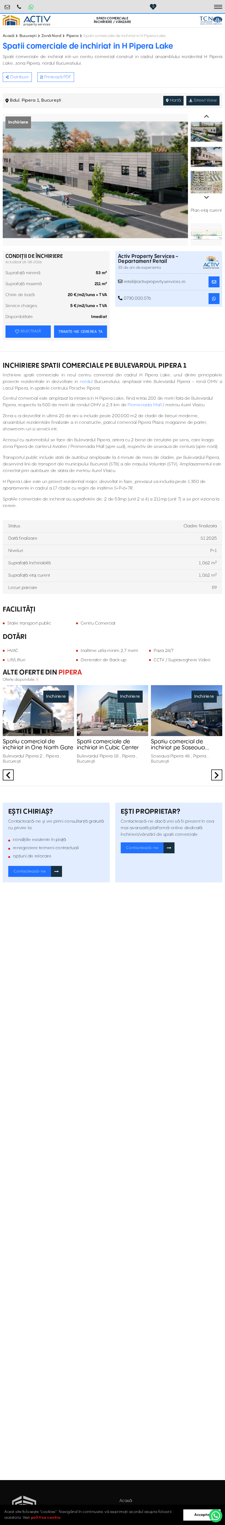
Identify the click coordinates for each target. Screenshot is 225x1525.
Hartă (175, 100)
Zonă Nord (51, 36)
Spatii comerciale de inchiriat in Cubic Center (108, 745)
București (27, 36)
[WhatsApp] (215, 1515)
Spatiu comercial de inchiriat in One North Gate (38, 745)
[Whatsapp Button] (31, 7)
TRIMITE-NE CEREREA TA (80, 331)
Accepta (202, 1515)
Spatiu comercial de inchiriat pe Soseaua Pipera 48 (178, 745)
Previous (206, 116)
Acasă (8, 36)
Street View (205, 100)
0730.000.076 (19, 4)
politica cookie (46, 1518)
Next (206, 197)
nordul (86, 381)
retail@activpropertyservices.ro (7, 4)
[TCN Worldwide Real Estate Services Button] (211, 20)
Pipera (72, 36)
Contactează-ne (30, 871)
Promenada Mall (145, 405)
